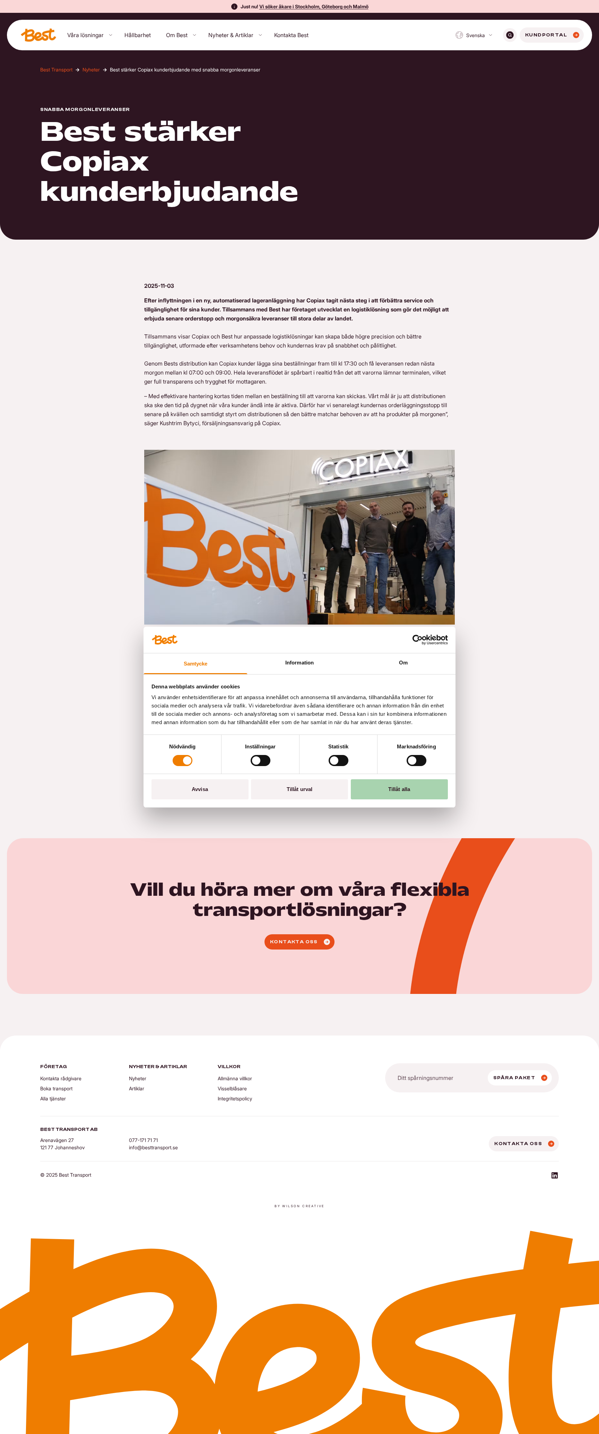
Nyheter (91, 69)
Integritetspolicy (235, 1098)
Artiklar (136, 1088)
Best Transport (56, 69)
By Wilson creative (299, 1206)
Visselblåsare (232, 1088)
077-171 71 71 (143, 1140)
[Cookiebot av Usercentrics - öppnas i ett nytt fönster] (417, 640)
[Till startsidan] (38, 35)
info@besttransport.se (153, 1147)
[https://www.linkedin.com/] (554, 1176)
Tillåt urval (299, 789)
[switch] (260, 760)
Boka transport (56, 1088)
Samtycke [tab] (196, 664)
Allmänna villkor (235, 1078)
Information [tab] (299, 663)
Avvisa (200, 789)
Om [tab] (403, 663)
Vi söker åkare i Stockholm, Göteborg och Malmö (313, 6)
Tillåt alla (399, 789)
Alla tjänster (53, 1098)
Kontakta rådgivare (60, 1078)
